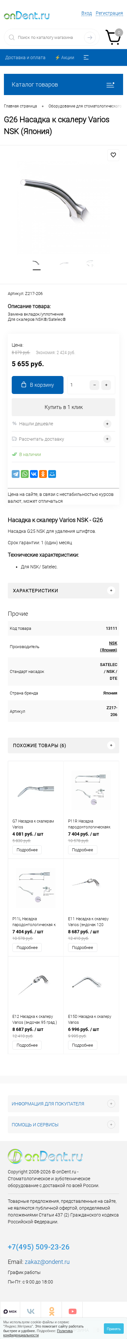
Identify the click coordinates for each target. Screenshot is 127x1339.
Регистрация (109, 13)
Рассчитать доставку (41, 439)
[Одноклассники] (43, 474)
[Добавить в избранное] (113, 155)
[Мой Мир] (52, 474)
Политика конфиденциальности (38, 1332)
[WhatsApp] (25, 474)
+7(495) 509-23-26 (39, 1247)
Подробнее (27, 849)
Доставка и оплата (25, 57)
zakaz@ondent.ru (47, 1261)
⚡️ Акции (64, 57)
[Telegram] (16, 474)
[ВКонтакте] (34, 474)
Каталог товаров (35, 84)
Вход (86, 13)
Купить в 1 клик (64, 407)
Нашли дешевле (36, 423)
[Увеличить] (63, 207)
